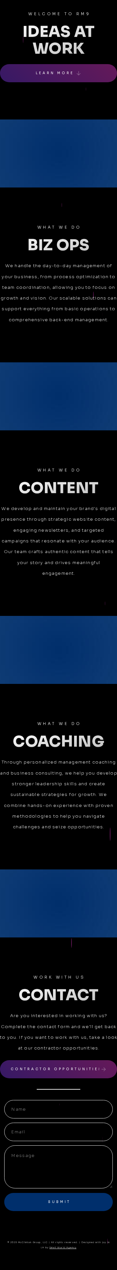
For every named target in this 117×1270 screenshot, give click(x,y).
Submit (59, 1202)
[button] (58, 73)
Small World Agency (62, 1247)
